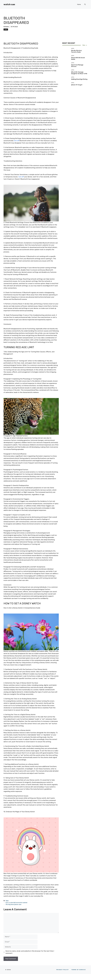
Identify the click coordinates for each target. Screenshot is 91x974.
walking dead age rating (79, 79)
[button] (85, 4)
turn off (16, 140)
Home (79, 4)
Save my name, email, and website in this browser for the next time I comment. (30, 952)
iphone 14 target (76, 85)
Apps (5, 29)
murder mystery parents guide (76, 51)
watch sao (9, 4)
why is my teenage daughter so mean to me (79, 72)
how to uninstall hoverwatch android (16, 902)
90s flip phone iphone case (13, 904)
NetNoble (6, 26)
